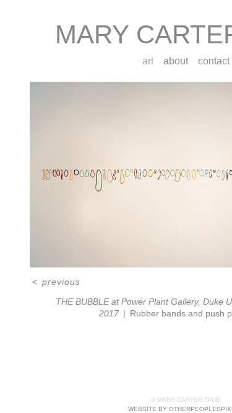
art (147, 61)
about (175, 61)
